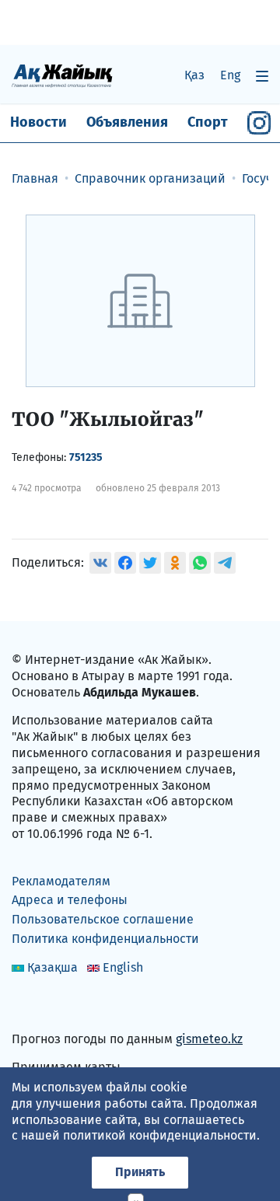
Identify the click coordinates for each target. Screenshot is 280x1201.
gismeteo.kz (209, 1039)
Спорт (207, 122)
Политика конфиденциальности (105, 938)
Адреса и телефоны (70, 899)
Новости (38, 122)
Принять (140, 1171)
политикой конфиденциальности (160, 1135)
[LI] (46, 1005)
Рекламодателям (61, 881)
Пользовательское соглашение (103, 919)
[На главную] (62, 75)
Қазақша (52, 967)
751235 (86, 457)
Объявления (127, 122)
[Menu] (262, 76)
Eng (230, 75)
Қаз (194, 75)
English (123, 967)
